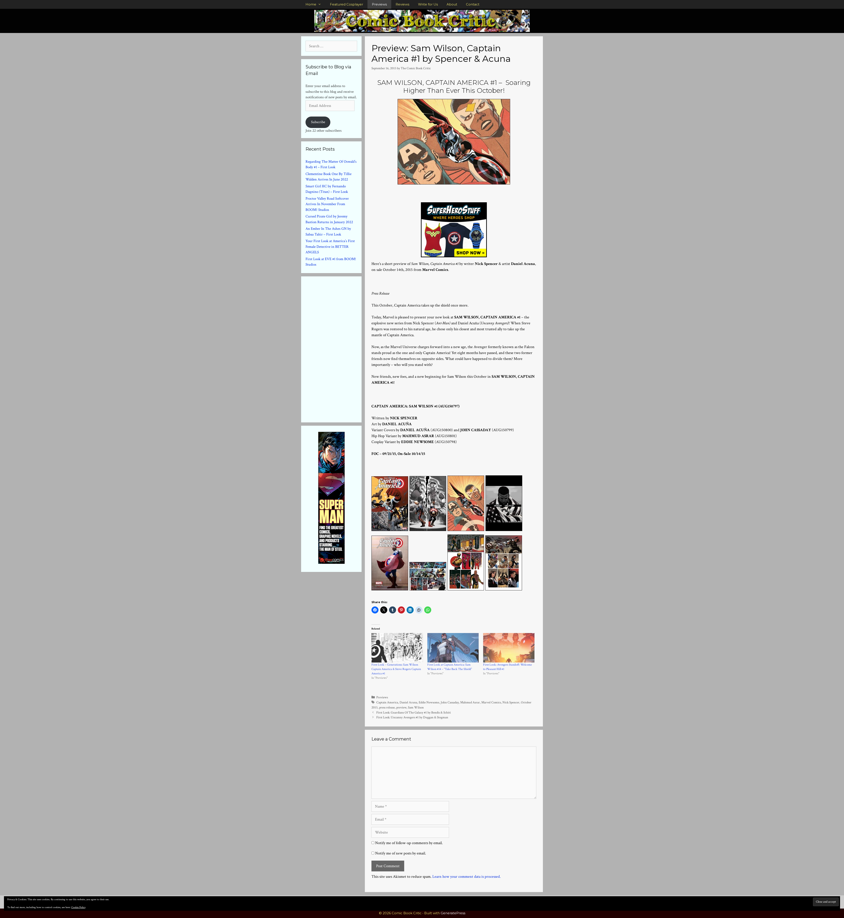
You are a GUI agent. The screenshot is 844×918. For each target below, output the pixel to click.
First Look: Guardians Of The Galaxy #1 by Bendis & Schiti (413, 712)
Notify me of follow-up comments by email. (409, 842)
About (452, 4)
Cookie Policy (78, 907)
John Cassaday (450, 702)
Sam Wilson (416, 707)
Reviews (402, 4)
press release (387, 707)
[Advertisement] (338, 348)
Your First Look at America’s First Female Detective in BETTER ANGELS (330, 247)
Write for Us (428, 4)
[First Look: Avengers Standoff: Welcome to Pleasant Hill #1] (509, 647)
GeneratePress (453, 913)
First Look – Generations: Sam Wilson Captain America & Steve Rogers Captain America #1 (396, 669)
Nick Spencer (510, 702)
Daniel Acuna (408, 702)
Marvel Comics (491, 702)
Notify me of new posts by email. (400, 853)
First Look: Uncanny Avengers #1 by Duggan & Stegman (412, 717)
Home (311, 4)
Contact (472, 4)
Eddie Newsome (429, 702)
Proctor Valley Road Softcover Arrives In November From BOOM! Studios (327, 204)
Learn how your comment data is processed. (466, 876)
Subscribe (318, 122)
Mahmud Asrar (470, 702)
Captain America (387, 702)
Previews (379, 4)
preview (401, 707)
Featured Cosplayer (346, 4)
